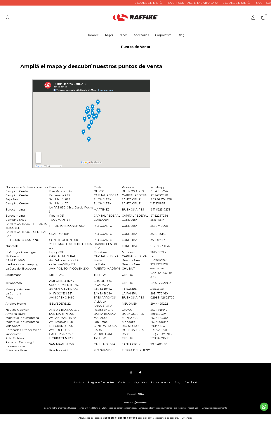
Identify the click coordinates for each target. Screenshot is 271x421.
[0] (261, 18)
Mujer (109, 35)
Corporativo (163, 35)
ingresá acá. (192, 408)
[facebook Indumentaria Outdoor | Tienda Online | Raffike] (140, 372)
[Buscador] (9, 18)
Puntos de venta (160, 382)
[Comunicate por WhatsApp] (264, 407)
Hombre (93, 35)
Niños (123, 35)
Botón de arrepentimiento (214, 408)
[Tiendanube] (135, 402)
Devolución (191, 382)
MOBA (141, 394)
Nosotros (78, 382)
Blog (181, 35)
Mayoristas (140, 382)
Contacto (124, 382)
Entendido (187, 417)
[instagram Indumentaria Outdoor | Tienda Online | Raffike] (130, 372)
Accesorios (141, 35)
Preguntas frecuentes (101, 382)
